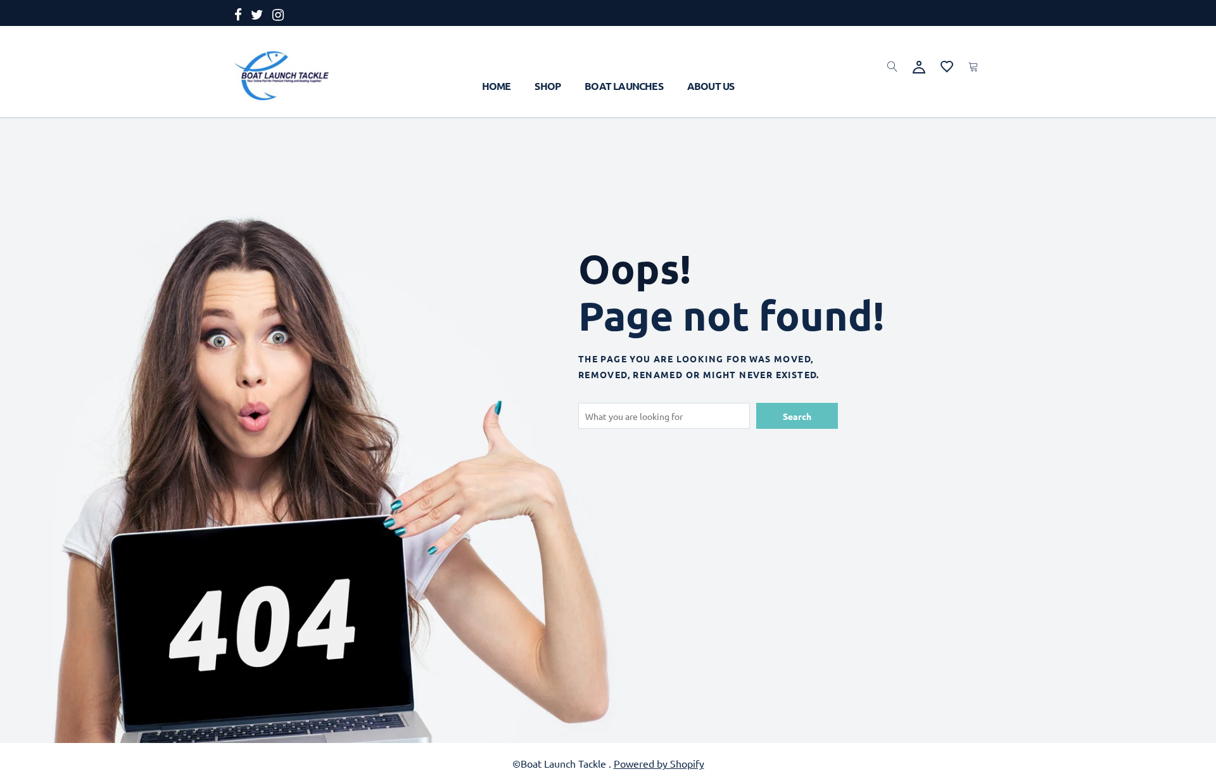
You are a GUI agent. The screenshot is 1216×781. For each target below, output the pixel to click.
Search (797, 416)
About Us (711, 85)
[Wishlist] (946, 64)
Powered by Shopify (659, 763)
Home (496, 85)
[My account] (919, 65)
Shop (547, 85)
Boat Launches (624, 85)
